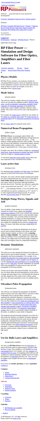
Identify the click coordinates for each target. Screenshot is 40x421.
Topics (7, 399)
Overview (4, 19)
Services (7, 401)
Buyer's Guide (15, 2)
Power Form (17, 88)
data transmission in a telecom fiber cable (25, 303)
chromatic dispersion (16, 106)
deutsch (5, 413)
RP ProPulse (12, 30)
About (7, 372)
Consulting (11, 5)
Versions (30, 28)
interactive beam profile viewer (20, 157)
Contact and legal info (12, 378)
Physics (12, 28)
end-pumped (5, 351)
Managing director (11, 374)
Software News (20, 19)
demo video (10, 124)
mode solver (33, 100)
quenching (14, 356)
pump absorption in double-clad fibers (21, 152)
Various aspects (30, 19)
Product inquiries (10, 390)
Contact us (4, 365)
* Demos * (28, 26)
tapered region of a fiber (22, 154)
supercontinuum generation (24, 324)
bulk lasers (30, 345)
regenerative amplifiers (29, 306)
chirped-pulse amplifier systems (11, 306)
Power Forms (5, 28)
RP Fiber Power (19, 26)
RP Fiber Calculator (7, 26)
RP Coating (20, 30)
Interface (35, 26)
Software (4, 5)
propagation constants (26, 104)
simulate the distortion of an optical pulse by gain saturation (20, 258)
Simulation (11, 19)
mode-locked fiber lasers (28, 304)
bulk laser (14, 263)
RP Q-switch (28, 30)
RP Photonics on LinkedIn (13, 408)
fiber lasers (26, 171)
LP (28, 100)
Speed (25, 28)
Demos (3, 70)
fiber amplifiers (15, 171)
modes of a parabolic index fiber (13, 117)
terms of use (17, 418)
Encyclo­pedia (5, 2)
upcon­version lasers (13, 194)
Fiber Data (18, 28)
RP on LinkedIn (10, 410)
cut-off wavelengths (11, 104)
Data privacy (9, 376)
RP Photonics (5, 40)
